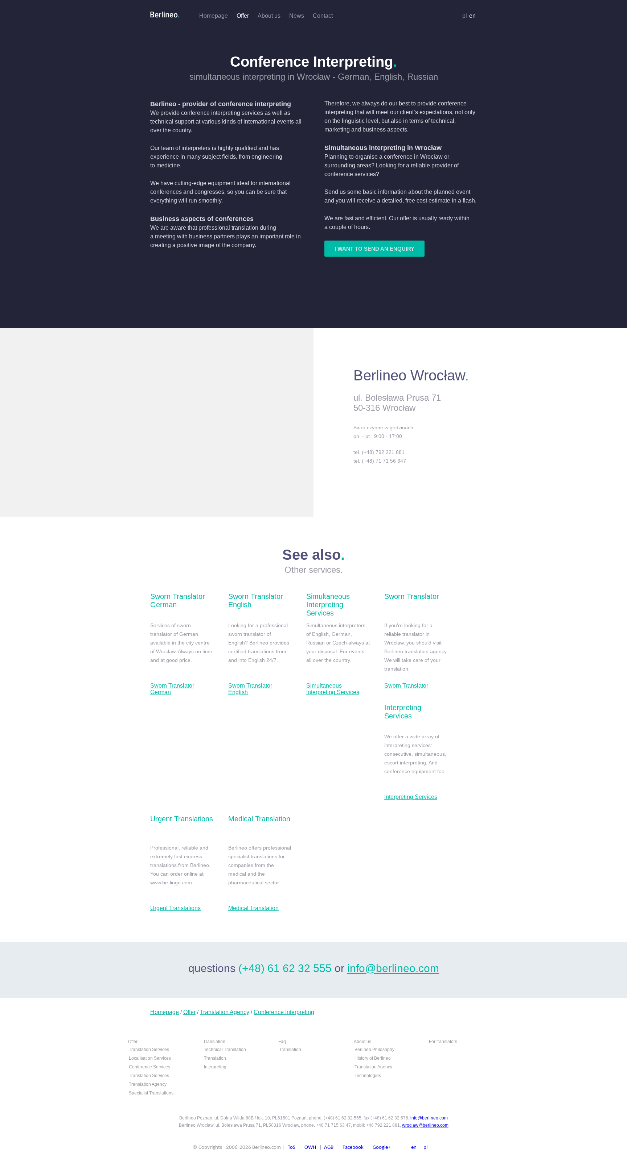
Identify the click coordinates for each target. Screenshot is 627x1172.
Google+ (381, 1147)
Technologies (368, 1075)
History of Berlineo (373, 1058)
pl (464, 16)
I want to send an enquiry (374, 249)
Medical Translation (253, 908)
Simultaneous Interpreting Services (332, 689)
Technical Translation (225, 1049)
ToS (292, 1147)
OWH (310, 1147)
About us (269, 16)
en (472, 16)
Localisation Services (150, 1058)
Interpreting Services (410, 797)
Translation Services (149, 1049)
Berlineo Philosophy (374, 1049)
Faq (282, 1041)
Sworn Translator (406, 686)
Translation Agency (224, 1012)
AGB (329, 1147)
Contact (323, 16)
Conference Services (149, 1066)
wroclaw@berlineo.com (425, 1125)
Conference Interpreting (284, 1012)
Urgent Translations (175, 908)
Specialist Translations (151, 1093)
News (296, 16)
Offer (243, 16)
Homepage (213, 16)
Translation (214, 1041)
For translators (443, 1041)
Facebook (353, 1147)
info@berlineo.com (393, 968)
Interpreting (215, 1066)
